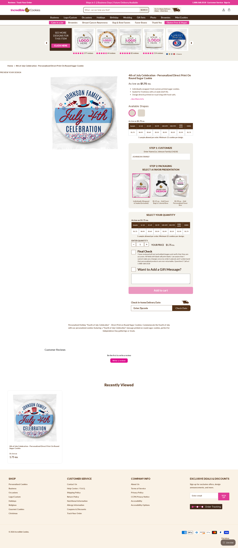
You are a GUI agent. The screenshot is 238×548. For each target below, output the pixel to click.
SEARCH (144, 10)
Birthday (114, 17)
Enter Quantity (139, 240)
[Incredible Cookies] (25, 10)
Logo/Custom (70, 17)
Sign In (227, 2)
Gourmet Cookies (16, 509)
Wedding (127, 17)
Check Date (181, 308)
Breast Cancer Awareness (95, 22)
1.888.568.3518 (199, 2)
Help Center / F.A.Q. (76, 488)
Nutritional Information (77, 501)
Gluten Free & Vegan (177, 22)
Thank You (157, 22)
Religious (12, 505)
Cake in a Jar (57, 22)
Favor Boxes (141, 22)
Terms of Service (138, 488)
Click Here (60, 45)
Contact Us (72, 484)
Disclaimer (225, 538)
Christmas (13, 513)
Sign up (224, 496)
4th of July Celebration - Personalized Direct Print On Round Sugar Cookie (50, 66)
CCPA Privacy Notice (140, 497)
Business (54, 17)
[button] (160, 148)
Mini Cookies (181, 17)
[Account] (223, 9)
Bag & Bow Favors (121, 22)
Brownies (165, 17)
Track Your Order (24, 2)
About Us (135, 484)
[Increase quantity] (146, 244)
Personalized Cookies (18, 484)
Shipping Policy (73, 492)
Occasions (87, 17)
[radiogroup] (160, 189)
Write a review (119, 360)
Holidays (101, 17)
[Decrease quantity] (133, 244)
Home (10, 66)
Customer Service (215, 2)
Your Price (157, 245)
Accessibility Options (140, 505)
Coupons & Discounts (76, 509)
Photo (153, 17)
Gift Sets (141, 17)
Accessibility (136, 501)
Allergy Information (75, 505)
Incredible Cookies (22, 532)
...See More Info (137, 99)
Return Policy (73, 497)
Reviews (11, 2)
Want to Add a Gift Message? (159, 269)
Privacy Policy (137, 492)
